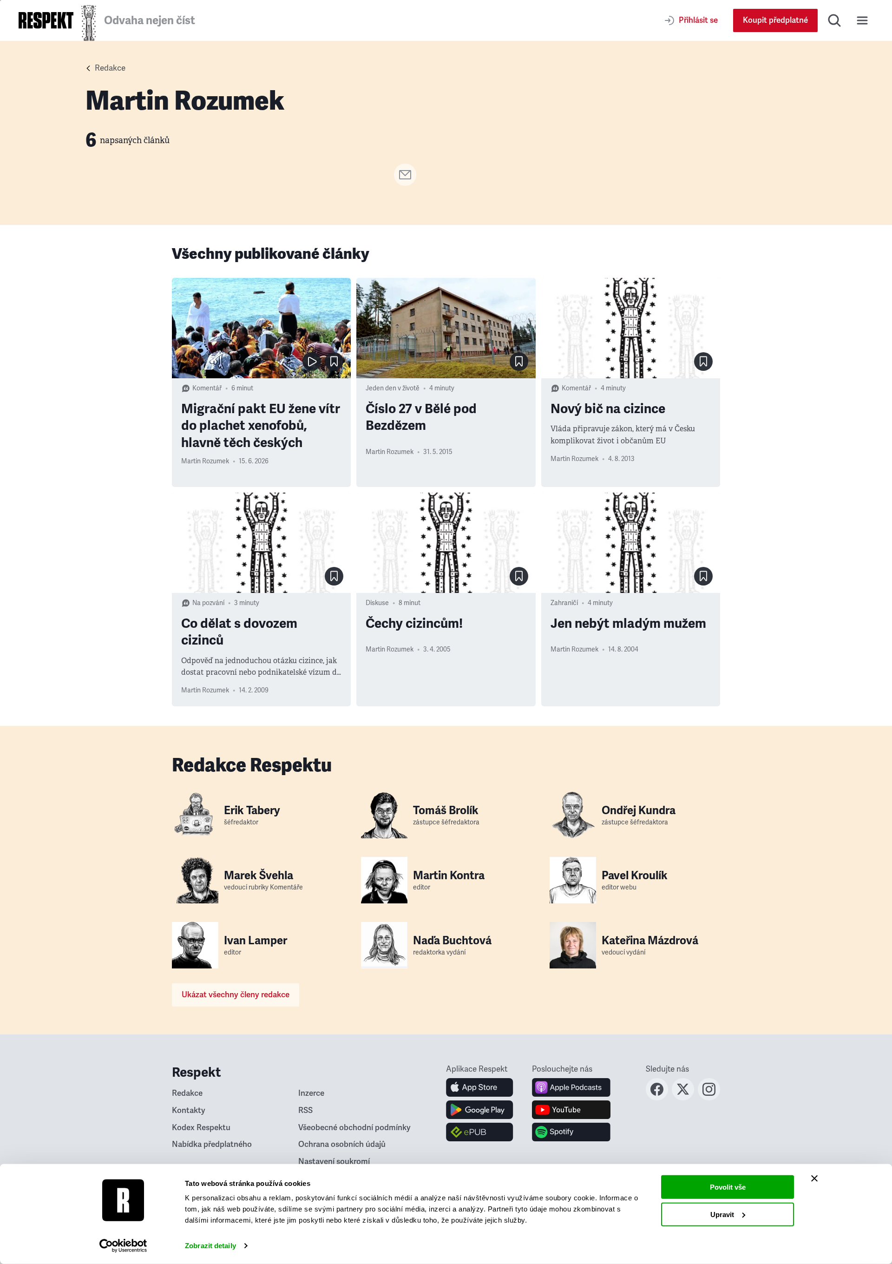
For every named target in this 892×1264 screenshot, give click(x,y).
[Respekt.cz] (46, 20)
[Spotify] (571, 1132)
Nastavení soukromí (334, 1161)
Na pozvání (208, 603)
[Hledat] (834, 20)
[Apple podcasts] (571, 1087)
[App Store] (479, 1087)
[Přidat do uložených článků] (334, 361)
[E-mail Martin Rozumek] (405, 183)
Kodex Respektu (201, 1127)
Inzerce (311, 1093)
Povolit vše (728, 1187)
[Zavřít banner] (814, 1178)
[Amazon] (479, 1132)
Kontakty (188, 1110)
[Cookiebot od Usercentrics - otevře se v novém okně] (123, 1246)
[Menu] (862, 20)
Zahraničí (564, 603)
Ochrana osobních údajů (342, 1144)
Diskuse (377, 603)
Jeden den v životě (393, 388)
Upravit (722, 1214)
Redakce (110, 68)
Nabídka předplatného (212, 1144)
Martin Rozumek (205, 461)
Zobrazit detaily (210, 1246)
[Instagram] (709, 1098)
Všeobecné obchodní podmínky (354, 1127)
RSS (305, 1110)
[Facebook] (657, 1098)
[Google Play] (479, 1109)
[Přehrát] (311, 361)
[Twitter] (683, 1098)
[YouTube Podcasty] (571, 1109)
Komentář (207, 388)
